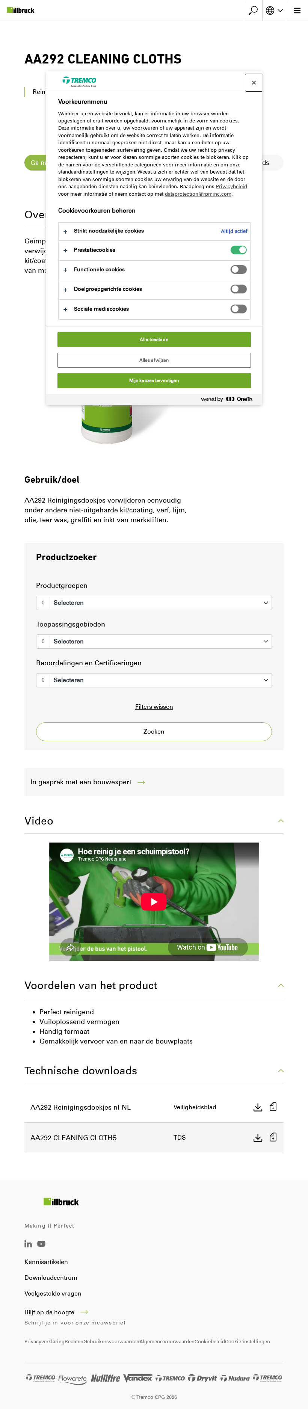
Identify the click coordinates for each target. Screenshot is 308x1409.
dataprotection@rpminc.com (198, 194)
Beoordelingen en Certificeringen (89, 663)
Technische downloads (80, 1070)
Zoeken (154, 731)
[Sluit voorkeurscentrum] (254, 82)
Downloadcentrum (50, 1277)
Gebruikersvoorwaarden (111, 1341)
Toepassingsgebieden (70, 624)
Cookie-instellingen (247, 1341)
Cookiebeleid (210, 1341)
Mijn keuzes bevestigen (154, 380)
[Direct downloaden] (258, 1107)
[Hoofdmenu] (297, 10)
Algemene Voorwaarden (167, 1341)
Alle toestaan (154, 339)
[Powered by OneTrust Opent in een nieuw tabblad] (229, 400)
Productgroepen (62, 585)
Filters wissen (154, 706)
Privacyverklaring (44, 1341)
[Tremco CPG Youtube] (41, 1249)
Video (38, 820)
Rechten (74, 1341)
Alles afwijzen (154, 360)
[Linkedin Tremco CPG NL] (28, 1245)
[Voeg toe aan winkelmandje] (273, 1107)
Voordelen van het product (90, 985)
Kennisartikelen (46, 1262)
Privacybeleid (231, 186)
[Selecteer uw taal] (274, 10)
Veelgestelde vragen (53, 1293)
